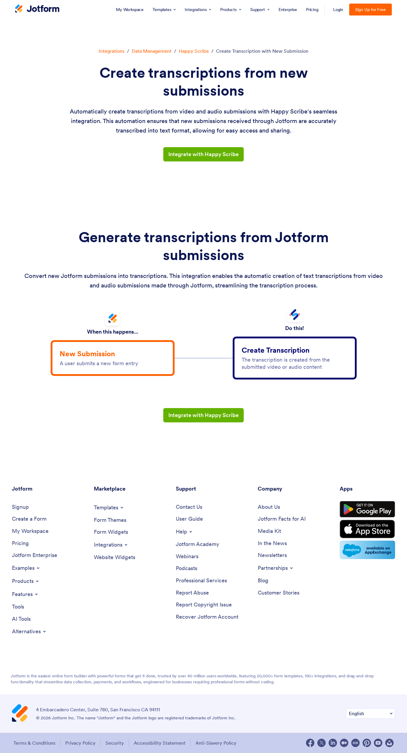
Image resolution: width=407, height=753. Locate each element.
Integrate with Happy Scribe (203, 154)
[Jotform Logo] (37, 9)
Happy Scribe (194, 51)
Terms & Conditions (34, 743)
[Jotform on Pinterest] (367, 743)
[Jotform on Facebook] (310, 743)
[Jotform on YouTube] (378, 743)
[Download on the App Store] (367, 529)
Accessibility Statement (160, 743)
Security (114, 743)
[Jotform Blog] (355, 743)
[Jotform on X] (321, 743)
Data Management (152, 51)
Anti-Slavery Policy (216, 743)
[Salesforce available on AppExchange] (367, 550)
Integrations (112, 51)
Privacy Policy (80, 743)
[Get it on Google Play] (367, 509)
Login (338, 9)
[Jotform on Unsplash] (389, 743)
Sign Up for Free (370, 9)
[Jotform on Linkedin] (333, 743)
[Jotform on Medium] (344, 743)
